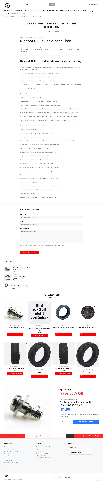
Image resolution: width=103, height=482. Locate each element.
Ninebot (12, 284)
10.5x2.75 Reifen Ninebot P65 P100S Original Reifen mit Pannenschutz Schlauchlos (21, 286)
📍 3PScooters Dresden (76, 453)
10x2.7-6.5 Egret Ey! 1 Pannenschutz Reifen (39, 371)
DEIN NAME (23, 215)
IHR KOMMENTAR (24, 229)
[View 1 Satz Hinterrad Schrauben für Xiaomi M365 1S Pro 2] (7, 268)
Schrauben (39, 327)
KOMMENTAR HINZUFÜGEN (30, 253)
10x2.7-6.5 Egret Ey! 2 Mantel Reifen (63, 368)
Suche (52, 4)
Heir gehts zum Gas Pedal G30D (27, 88)
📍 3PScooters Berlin (75, 448)
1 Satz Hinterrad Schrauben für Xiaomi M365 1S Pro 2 (23, 268)
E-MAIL (21, 222)
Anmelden (70, 436)
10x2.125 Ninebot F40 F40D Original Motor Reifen (88, 328)
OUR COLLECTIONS (51, 295)
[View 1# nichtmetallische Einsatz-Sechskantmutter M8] (7, 277)
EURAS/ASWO (16, 275)
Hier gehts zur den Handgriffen (27, 194)
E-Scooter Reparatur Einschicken (12, 449)
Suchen (6, 447)
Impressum (6, 454)
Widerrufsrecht (7, 465)
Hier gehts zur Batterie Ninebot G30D (29, 130)
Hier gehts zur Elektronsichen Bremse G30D (30, 98)
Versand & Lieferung (9, 456)
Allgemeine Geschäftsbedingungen (12, 451)
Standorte (6, 467)
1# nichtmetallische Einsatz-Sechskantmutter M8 (19, 277)
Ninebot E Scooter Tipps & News (14, 16)
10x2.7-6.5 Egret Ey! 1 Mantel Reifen (15, 368)
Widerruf (6, 458)
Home (5, 16)
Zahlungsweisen (8, 460)
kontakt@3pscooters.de (46, 458)
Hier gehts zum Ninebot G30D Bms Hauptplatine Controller (34, 148)
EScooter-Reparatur (17, 266)
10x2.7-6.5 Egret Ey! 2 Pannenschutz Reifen (88, 371)
